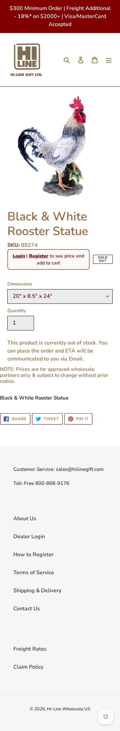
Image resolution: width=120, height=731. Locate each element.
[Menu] (109, 59)
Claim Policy (28, 667)
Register (38, 256)
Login (19, 256)
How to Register (33, 554)
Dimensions (19, 284)
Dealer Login (29, 536)
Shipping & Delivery (37, 590)
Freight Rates (30, 649)
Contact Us (26, 608)
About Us (24, 518)
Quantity (16, 310)
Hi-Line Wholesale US (68, 709)
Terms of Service (33, 572)
